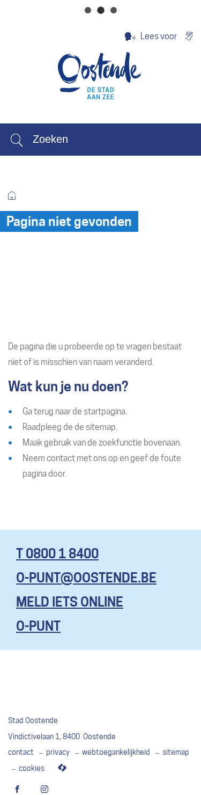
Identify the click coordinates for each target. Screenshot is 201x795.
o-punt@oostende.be (86, 578)
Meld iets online (69, 602)
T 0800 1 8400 (57, 553)
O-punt (38, 626)
